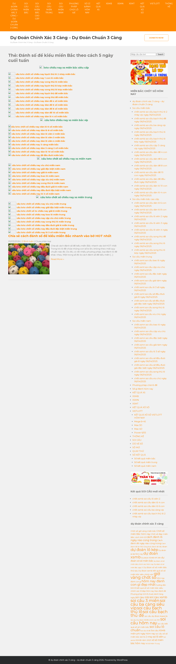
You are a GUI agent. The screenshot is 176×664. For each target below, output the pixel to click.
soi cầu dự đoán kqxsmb (156, 616)
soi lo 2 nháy (146, 637)
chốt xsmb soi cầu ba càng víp (148, 510)
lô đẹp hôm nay (147, 591)
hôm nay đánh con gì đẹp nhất (148, 582)
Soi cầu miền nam (61, 8)
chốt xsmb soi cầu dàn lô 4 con (148, 502)
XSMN (120, 3)
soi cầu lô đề (145, 631)
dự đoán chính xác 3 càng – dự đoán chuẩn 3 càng (14, 15)
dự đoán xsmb (144, 555)
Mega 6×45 (140, 421)
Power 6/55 (140, 432)
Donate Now (156, 38)
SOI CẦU (136, 440)
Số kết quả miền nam (145, 466)
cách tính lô (140, 537)
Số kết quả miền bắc (144, 458)
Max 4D (138, 429)
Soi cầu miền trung (49, 8)
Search (160, 54)
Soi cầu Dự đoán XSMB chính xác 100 (145, 620)
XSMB (109, 3)
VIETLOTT (155, 3)
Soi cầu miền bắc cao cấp (37, 11)
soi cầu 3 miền (145, 600)
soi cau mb (142, 597)
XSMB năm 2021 (143, 640)
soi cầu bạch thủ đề (149, 613)
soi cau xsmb (158, 597)
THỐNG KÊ (169, 5)
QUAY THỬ (138, 451)
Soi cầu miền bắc (26, 8)
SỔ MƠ (136, 447)
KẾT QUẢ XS (98, 6)
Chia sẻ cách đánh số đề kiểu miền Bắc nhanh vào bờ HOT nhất (59, 236)
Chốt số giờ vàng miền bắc (143, 531)
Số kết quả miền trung (145, 462)
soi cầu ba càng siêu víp (148, 604)
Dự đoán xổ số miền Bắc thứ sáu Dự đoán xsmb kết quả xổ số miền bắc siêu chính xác (149, 570)
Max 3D (138, 425)
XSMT (131, 3)
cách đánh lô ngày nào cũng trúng (146, 538)
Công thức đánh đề (151, 547)
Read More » (57, 259)
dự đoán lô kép (144, 549)
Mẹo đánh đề (160, 591)
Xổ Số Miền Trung (153, 644)
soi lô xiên (158, 636)
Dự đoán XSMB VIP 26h (151, 558)
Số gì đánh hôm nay (87, 8)
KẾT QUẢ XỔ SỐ (142, 8)
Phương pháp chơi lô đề (74, 8)
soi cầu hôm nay (148, 621)
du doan (163, 546)
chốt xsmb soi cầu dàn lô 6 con (148, 506)
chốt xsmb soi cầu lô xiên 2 (146, 498)
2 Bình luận (28, 241)
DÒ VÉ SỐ (137, 443)
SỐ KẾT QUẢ (139, 455)
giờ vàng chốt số (145, 575)
